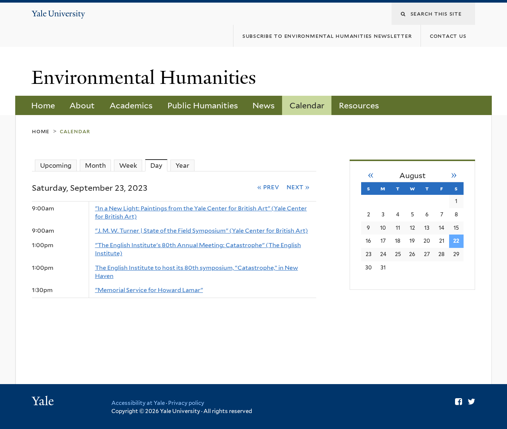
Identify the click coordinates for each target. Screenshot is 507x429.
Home (43, 105)
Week (128, 165)
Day (158, 165)
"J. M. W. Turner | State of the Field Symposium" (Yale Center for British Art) (201, 230)
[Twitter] (471, 401)
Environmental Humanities (146, 77)
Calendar (307, 105)
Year (182, 165)
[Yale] (44, 402)
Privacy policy (186, 403)
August (412, 175)
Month (95, 165)
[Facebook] (458, 401)
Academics (131, 105)
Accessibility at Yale (138, 403)
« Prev (268, 187)
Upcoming (56, 165)
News (263, 105)
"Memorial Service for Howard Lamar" (149, 290)
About (82, 105)
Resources (359, 105)
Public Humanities (202, 105)
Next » (298, 187)
